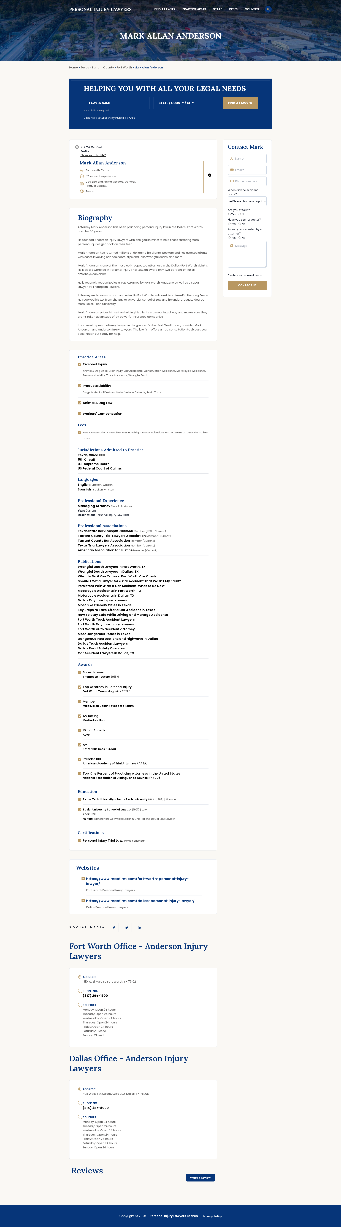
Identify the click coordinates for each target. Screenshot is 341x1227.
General (130, 181)
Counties (252, 9)
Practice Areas (194, 9)
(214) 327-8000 (96, 1108)
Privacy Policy (212, 1216)
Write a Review (200, 1177)
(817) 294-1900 (95, 995)
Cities (233, 9)
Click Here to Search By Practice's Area (109, 118)
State (217, 9)
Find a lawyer (164, 9)
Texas (90, 191)
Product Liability (96, 186)
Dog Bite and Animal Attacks (104, 181)
